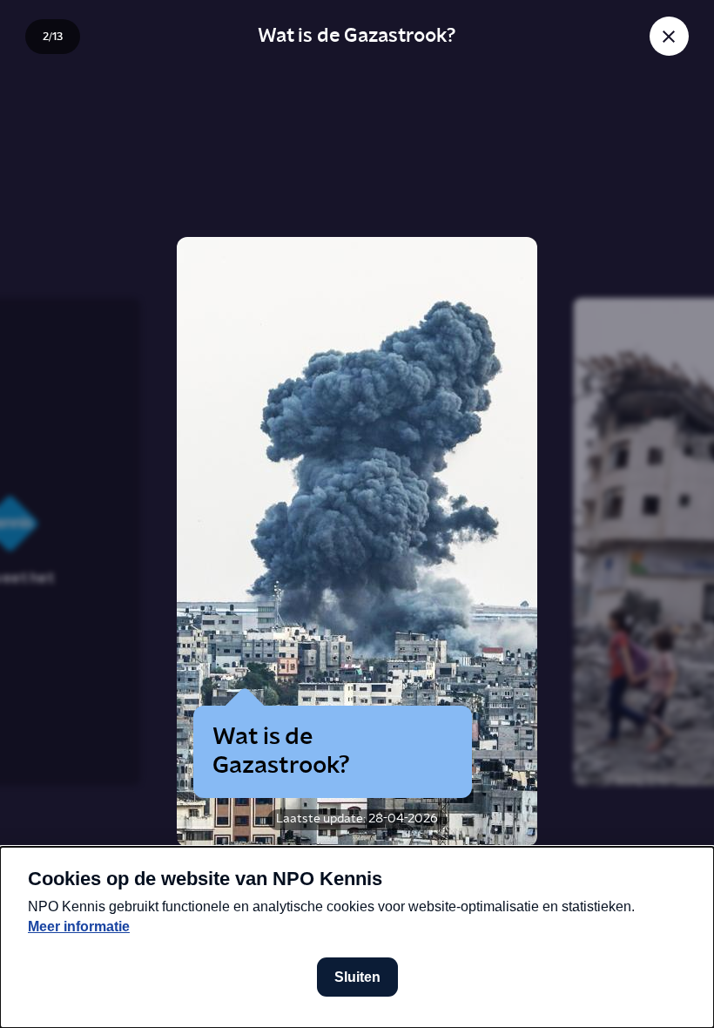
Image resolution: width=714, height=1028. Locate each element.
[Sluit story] (669, 36)
